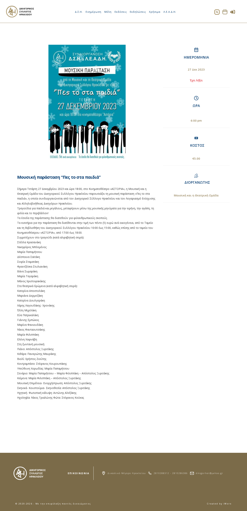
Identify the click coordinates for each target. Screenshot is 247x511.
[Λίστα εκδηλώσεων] (224, 13)
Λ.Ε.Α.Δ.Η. (169, 11)
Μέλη (108, 11)
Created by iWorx (219, 503)
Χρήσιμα (154, 11)
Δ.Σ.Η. (79, 11)
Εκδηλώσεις (138, 11)
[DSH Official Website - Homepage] (20, 16)
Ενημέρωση (93, 11)
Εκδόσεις (121, 11)
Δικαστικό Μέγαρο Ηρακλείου (126, 473)
